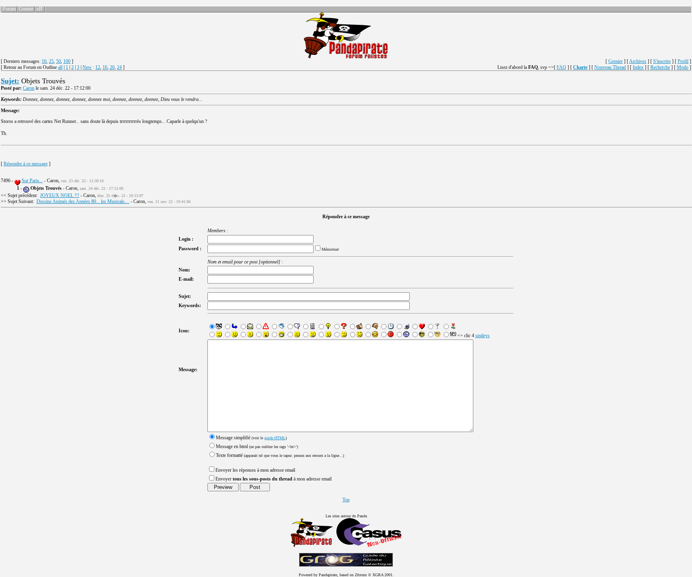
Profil (683, 61)
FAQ (561, 67)
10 (44, 61)
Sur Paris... (32, 180)
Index (638, 67)
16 (105, 67)
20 (112, 67)
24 (119, 67)
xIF (39, 9)
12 (97, 67)
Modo (682, 67)
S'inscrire (662, 61)
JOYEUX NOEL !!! (59, 195)
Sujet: (10, 81)
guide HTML (275, 438)
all (60, 67)
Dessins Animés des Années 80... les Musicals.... (82, 201)
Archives (637, 61)
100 (66, 61)
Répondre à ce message (26, 164)
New (87, 67)
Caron (28, 88)
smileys (482, 335)
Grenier (26, 9)
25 (51, 61)
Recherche (660, 67)
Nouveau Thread (610, 67)
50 (58, 61)
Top (346, 500)
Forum (9, 9)
